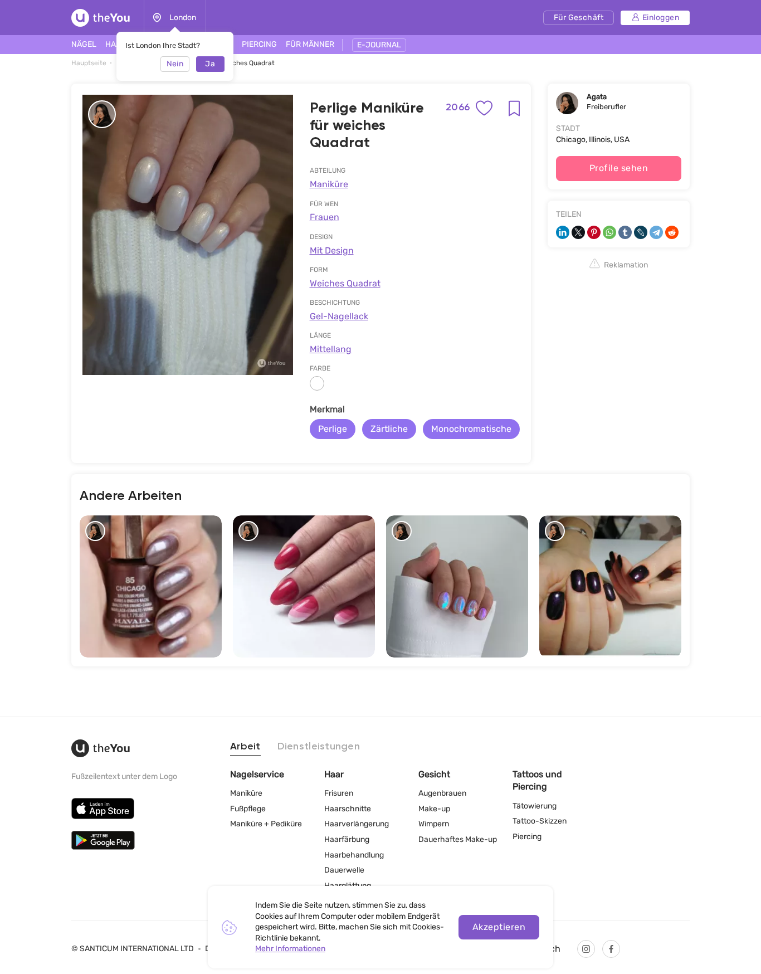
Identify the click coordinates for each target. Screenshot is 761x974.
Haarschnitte (347, 809)
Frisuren (338, 793)
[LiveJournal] (640, 232)
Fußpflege (248, 809)
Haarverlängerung (356, 824)
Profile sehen (618, 168)
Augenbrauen (442, 793)
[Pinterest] (594, 232)
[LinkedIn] (562, 232)
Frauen (324, 217)
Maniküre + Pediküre (266, 824)
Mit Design (332, 250)
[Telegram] (656, 232)
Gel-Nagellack (339, 316)
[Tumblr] (625, 232)
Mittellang (331, 349)
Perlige (332, 428)
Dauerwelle (344, 870)
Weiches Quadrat (345, 283)
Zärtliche (389, 428)
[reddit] (672, 232)
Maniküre (329, 184)
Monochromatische (471, 428)
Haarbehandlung (354, 855)
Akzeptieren (498, 927)
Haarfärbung (346, 839)
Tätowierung (535, 806)
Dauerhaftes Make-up (457, 839)
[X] (578, 232)
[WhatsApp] (609, 232)
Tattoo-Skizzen (540, 821)
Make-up (434, 809)
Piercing (527, 836)
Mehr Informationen (290, 948)
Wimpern (433, 824)
